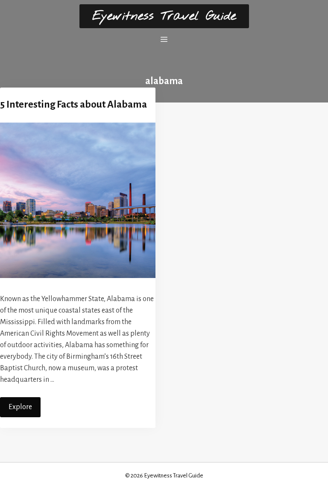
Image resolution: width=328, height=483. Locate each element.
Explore (20, 407)
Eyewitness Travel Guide (164, 16)
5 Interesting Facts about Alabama (73, 104)
